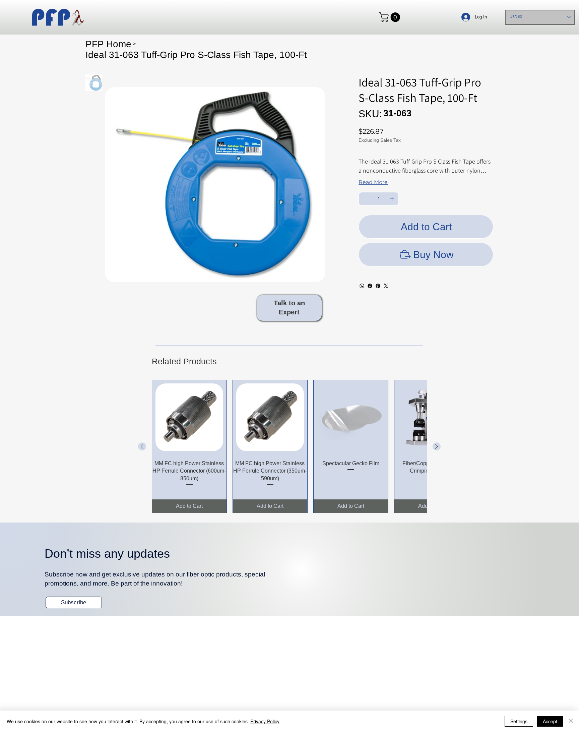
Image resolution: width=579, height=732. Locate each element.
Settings (518, 721)
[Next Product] (437, 446)
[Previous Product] (142, 446)
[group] (289, 446)
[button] (390, 17)
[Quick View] (189, 417)
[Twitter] (386, 286)
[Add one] (392, 198)
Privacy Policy (264, 721)
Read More (373, 182)
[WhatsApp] (362, 286)
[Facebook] (370, 286)
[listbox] (540, 17)
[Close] (571, 721)
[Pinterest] (378, 286)
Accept (550, 721)
